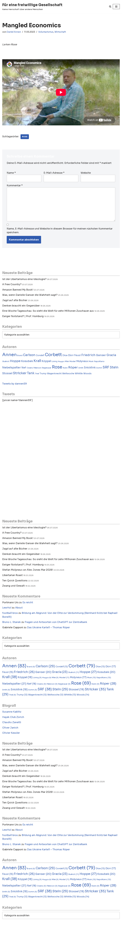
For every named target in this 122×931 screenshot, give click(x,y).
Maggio (61, 361)
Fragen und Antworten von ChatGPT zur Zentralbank (56, 622)
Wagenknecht (54, 373)
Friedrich (88, 355)
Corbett (53, 354)
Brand (19, 355)
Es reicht (27, 602)
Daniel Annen (14, 32)
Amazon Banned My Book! (17, 289)
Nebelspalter (11, 367)
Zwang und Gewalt (13, 585)
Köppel (46, 361)
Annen (9, 354)
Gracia (111, 355)
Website (86, 172)
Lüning (54, 361)
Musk (91, 361)
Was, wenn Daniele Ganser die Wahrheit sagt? (29, 294)
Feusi (77, 355)
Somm (99, 368)
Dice (65, 355)
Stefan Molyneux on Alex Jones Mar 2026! (27, 569)
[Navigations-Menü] (116, 6)
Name (11, 172)
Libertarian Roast (12, 575)
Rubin (65, 368)
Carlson (29, 355)
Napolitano (99, 361)
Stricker (19, 373)
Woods (87, 373)
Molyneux (82, 361)
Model (72, 361)
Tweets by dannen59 (14, 383)
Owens (30, 368)
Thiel (37, 374)
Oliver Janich (10, 727)
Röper (73, 367)
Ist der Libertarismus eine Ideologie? (24, 279)
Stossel (7, 373)
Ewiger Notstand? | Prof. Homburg (23, 316)
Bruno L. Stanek (11, 622)
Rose (24, 137)
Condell (40, 355)
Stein (114, 367)
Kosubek (27, 361)
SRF (106, 367)
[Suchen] (110, 6)
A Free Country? (11, 284)
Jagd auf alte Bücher (14, 300)
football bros (10, 613)
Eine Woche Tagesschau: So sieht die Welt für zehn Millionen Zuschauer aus (48, 310)
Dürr (71, 355)
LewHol (6, 607)
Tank (30, 373)
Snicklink (90, 367)
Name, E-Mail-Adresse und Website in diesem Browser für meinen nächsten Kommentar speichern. (59, 230)
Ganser (101, 355)
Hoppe (15, 361)
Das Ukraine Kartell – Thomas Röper (48, 627)
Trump (43, 373)
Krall (37, 361)
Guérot (5, 361)
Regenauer (46, 368)
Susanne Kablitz (11, 711)
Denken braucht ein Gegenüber (21, 305)
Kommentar (15, 185)
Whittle (79, 373)
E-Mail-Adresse (54, 172)
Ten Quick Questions (15, 580)
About (19, 607)
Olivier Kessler (11, 732)
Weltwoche (68, 373)
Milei (67, 361)
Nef (23, 367)
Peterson (37, 368)
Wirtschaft (60, 32)
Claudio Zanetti (11, 722)
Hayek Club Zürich (13, 717)
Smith (80, 368)
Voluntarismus (45, 32)
